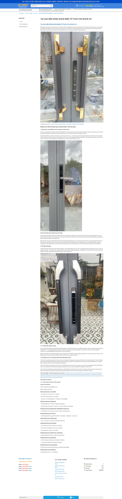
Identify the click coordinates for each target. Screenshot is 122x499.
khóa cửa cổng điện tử (80, 375)
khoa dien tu (88, 375)
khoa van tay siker (82, 374)
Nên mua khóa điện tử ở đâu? (45, 9)
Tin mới (21, 21)
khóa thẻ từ (87, 373)
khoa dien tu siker (90, 374)
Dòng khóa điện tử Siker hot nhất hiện (62, 9)
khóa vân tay (73, 373)
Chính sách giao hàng (59, 471)
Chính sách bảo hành (59, 469)
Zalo (73, 497)
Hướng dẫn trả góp (59, 476)
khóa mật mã (93, 373)
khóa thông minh (80, 373)
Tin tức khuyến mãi (23, 24)
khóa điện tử (67, 373)
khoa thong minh (56, 375)
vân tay (68, 133)
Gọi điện (50, 497)
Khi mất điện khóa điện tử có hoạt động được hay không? (51, 10)
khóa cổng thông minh (48, 375)
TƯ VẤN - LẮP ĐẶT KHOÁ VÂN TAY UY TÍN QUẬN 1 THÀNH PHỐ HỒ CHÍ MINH (66, 124)
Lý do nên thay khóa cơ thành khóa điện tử (82, 9)
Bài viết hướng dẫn (23, 26)
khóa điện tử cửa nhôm (49, 374)
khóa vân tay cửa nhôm (60, 374)
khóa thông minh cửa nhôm (72, 374)
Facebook (61, 497)
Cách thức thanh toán (59, 478)
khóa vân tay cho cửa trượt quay (68, 375)
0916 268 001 (89, 6)
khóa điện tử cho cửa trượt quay (50, 377)
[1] (61, 1)
